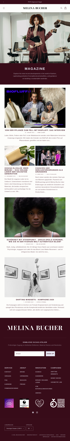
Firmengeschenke (11, 388)
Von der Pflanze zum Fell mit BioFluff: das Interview (35, 130)
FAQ (6, 380)
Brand (22, 372)
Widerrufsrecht (32, 434)
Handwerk (39, 376)
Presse (22, 384)
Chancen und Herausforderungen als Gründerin (49, 170)
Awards (38, 393)
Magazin (23, 380)
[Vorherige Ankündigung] (4, 2)
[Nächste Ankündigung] (66, 2)
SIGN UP (50, 353)
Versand (8, 376)
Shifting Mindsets (54, 373)
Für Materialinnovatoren (43, 387)
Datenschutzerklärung (46, 434)
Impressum (46, 436)
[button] (4, 8)
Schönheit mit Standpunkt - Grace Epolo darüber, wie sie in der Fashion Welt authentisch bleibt (35, 241)
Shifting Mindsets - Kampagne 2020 (35, 300)
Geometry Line (56, 382)
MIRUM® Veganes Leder (41, 381)
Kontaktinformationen (58, 436)
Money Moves (56, 378)
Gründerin (24, 376)
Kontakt (8, 372)
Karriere (8, 384)
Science (38, 372)
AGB (57, 434)
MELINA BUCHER (20, 434)
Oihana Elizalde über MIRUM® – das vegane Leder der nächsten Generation (16, 171)
